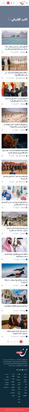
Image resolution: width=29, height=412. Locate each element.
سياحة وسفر (19, 388)
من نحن (6, 374)
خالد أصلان (22, 52)
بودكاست (12, 387)
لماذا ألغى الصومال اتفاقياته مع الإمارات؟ (15, 306)
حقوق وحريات (25, 380)
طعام (19, 396)
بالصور (13, 395)
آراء (26, 384)
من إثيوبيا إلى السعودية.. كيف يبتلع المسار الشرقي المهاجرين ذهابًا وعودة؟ (15, 125)
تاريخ (26, 387)
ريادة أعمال (19, 383)
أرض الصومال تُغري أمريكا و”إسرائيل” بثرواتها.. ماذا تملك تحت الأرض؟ (16, 229)
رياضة (25, 390)
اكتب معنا (6, 379)
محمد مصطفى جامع (20, 78)
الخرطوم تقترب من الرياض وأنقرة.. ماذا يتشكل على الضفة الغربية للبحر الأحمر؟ (16, 48)
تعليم (26, 392)
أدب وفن (18, 379)
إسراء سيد (23, 259)
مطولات (12, 381)
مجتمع (25, 377)
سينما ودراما (19, 393)
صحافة (18, 377)
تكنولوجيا (25, 395)
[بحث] (14, 3)
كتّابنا (7, 377)
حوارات (13, 384)
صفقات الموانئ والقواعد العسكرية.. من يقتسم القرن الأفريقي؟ (16, 74)
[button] (26, 3)
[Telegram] (18, 370)
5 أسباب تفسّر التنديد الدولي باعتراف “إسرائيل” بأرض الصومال (17, 332)
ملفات (13, 379)
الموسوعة (12, 392)
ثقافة (19, 402)
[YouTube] (22, 370)
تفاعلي (13, 390)
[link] (9, 19)
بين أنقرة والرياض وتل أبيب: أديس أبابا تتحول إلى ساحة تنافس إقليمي (14, 203)
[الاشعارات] (11, 3)
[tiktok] (17, 369)
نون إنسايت (22, 104)
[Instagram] (20, 370)
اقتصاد (18, 374)
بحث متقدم (6, 387)
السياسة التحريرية (6, 383)
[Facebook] (26, 370)
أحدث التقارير (13, 375)
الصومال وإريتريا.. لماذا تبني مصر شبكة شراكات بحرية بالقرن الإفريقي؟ (16, 99)
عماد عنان (23, 207)
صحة (19, 399)
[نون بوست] (22, 3)
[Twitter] (24, 370)
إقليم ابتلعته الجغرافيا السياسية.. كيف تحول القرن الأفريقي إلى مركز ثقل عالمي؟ (14, 151)
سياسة (25, 374)
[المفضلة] (8, 3)
